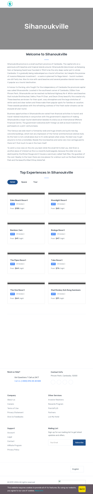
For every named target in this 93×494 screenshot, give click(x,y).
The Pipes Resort (18, 260)
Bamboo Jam (16, 230)
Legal (9, 437)
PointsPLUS (53, 408)
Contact (10, 441)
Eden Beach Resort (19, 200)
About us (11, 400)
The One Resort (17, 290)
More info (39, 491)
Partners (52, 412)
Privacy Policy (13, 450)
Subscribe (79, 443)
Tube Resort (56, 260)
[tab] (12, 182)
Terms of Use (12, 408)
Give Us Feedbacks (15, 417)
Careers (10, 404)
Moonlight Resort (59, 200)
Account (11, 433)
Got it (82, 489)
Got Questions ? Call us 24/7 (27, 377)
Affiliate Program (14, 445)
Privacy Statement (15, 412)
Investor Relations (56, 400)
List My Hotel (53, 417)
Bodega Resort (58, 230)
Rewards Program (55, 404)
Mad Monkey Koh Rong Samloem (66, 290)
